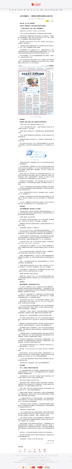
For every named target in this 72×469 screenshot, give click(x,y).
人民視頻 (39, 451)
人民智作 (44, 451)
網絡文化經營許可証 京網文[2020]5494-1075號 (30, 462)
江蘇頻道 (13, 12)
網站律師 (49, 455)
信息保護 (53, 455)
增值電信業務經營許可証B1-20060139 (35, 460)
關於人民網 (21, 455)
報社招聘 (25, 455)
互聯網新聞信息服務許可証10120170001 (24, 460)
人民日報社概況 (17, 455)
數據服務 (42, 455)
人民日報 (19, 451)
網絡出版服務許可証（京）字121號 (40, 462)
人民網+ (25, 451)
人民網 (10, 12)
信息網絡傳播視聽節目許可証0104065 (18, 462)
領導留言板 (34, 451)
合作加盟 (35, 455)
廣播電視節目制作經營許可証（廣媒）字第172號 (46, 460)
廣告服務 (32, 455)
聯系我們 (56, 455)
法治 (16, 12)
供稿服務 (39, 455)
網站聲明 (46, 455)
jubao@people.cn (44, 457)
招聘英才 (28, 455)
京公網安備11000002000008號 (54, 462)
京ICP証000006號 (48, 462)
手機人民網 (29, 451)
